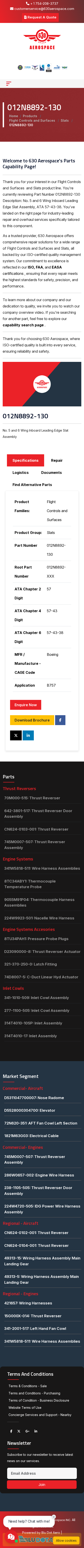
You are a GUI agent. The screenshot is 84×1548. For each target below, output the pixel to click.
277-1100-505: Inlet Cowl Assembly (36, 1010)
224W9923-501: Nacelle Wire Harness (39, 918)
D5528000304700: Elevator (29, 1110)
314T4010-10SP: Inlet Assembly (33, 1023)
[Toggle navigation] (9, 83)
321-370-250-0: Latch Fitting (30, 964)
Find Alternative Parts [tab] (32, 484)
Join (42, 1484)
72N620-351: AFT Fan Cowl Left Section (40, 1123)
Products (30, 116)
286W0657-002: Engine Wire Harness (39, 1175)
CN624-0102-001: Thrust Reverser (36, 1232)
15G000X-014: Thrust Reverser (33, 1316)
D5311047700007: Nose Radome (34, 1097)
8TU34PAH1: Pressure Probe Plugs (36, 938)
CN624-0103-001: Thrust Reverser (36, 829)
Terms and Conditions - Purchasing (34, 1393)
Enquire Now (26, 705)
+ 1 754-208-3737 (43, 3)
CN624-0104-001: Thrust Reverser (36, 1245)
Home (13, 116)
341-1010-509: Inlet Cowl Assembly (36, 997)
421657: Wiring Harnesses (28, 1303)
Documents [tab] (51, 472)
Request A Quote (41, 17)
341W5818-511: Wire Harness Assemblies (42, 868)
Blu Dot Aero (51, 1533)
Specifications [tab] (26, 460)
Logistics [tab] (21, 472)
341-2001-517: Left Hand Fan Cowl (35, 1328)
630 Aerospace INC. (57, 1520)
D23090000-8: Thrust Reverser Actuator (42, 951)
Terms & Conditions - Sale (28, 1386)
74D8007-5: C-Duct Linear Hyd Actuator (41, 977)
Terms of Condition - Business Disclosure (39, 1400)
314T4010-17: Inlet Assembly (30, 1036)
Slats (65, 120)
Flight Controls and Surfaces (32, 120)
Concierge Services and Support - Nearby (40, 1415)
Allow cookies (66, 1540)
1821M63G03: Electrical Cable (31, 1136)
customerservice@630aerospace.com (43, 9)
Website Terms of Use (25, 1407)
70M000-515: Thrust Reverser (32, 798)
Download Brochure (32, 720)
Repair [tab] (57, 460)
